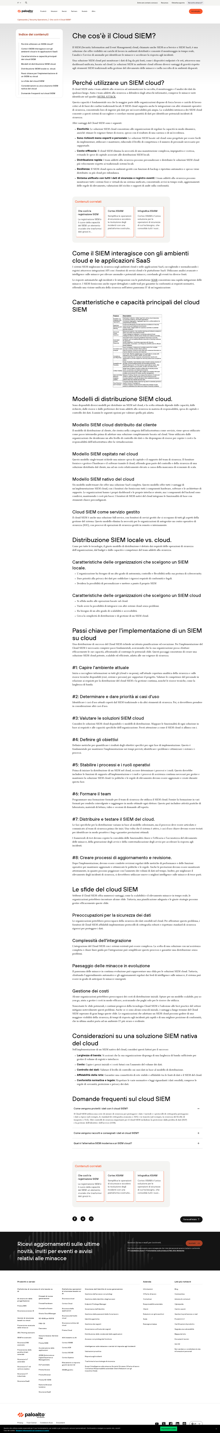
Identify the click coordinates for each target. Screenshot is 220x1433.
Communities (180, 1294)
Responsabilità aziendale (153, 1304)
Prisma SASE (43, 1343)
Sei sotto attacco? (195, 3)
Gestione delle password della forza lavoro (101, 1314)
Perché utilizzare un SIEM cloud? (37, 44)
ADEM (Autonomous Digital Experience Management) (46, 1357)
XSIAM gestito (67, 1370)
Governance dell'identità (94, 1309)
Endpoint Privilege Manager (95, 1304)
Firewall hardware (45, 1303)
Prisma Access (44, 1370)
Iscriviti (192, 1243)
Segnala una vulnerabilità (184, 1329)
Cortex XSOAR (67, 1353)
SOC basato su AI (69, 1337)
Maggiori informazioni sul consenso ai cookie (32, 1430)
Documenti (60, 1423)
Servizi (64, 11)
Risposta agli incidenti (93, 1356)
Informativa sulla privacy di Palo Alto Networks (165, 1250)
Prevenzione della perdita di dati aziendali (24, 1352)
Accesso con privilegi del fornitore (98, 1339)
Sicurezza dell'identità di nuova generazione (104, 1289)
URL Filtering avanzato (26, 1333)
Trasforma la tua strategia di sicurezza (100, 1361)
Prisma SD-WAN (45, 1380)
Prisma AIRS (22, 1306)
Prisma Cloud (67, 1330)
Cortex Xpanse (68, 1357)
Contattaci (147, 1299)
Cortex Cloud (67, 1303)
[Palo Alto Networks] (25, 11)
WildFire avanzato (24, 1337)
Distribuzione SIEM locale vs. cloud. (38, 68)
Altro (93, 11)
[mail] (91, 1219)
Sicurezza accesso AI (25, 1311)
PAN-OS (42, 1323)
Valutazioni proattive (93, 1351)
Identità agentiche (92, 1319)
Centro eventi (180, 1309)
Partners (74, 11)
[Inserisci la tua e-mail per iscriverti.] (155, 1243)
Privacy (20, 1423)
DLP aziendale (44, 1365)
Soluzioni (54, 11)
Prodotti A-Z (180, 1319)
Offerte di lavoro (149, 1294)
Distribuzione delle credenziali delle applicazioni (103, 1334)
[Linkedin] (83, 1219)
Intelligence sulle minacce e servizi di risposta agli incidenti (110, 1346)
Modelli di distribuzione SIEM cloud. (38, 64)
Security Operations (38, 20)
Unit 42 (177, 1344)
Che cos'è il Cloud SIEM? (60, 20)
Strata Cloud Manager (47, 1313)
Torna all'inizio (190, 1219)
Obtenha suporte (178, 3)
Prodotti (43, 11)
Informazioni (148, 1289)
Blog (176, 1289)
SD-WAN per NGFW (46, 1318)
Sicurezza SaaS (23, 1381)
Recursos (164, 3)
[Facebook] (74, 1219)
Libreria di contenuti (182, 1299)
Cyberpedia (22, 20)
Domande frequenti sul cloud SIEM (38, 93)
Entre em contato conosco (147, 3)
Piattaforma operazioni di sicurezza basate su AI (71, 1291)
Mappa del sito (180, 1334)
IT (18, 3)
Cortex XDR (66, 1347)
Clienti (145, 1309)
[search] (26, 2)
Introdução (195, 11)
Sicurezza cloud (68, 1299)
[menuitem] (27, 11)
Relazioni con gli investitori (153, 1314)
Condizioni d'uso (46, 1423)
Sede (145, 1319)
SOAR (154, 280)
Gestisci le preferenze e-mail (186, 1314)
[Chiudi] (216, 1428)
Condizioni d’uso (137, 1250)
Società (84, 11)
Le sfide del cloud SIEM (32, 81)
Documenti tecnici (182, 1339)
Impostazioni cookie (168, 1429)
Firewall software (45, 1308)
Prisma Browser (45, 1375)
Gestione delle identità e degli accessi (100, 1299)
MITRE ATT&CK (106, 97)
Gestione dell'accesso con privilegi (98, 1294)
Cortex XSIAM (67, 1343)
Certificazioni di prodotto (184, 1324)
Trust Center (31, 1423)
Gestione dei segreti (93, 1324)
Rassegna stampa (150, 1324)
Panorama (43, 1328)
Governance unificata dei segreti (98, 1329)
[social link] (157, 1424)
